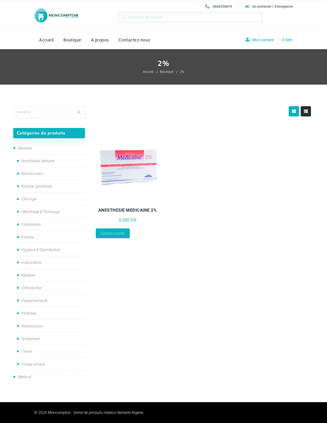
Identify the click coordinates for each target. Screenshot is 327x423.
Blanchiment (32, 173)
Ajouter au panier (145, 202)
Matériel (28, 275)
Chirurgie (29, 199)
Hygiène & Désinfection (41, 250)
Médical (24, 377)
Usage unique (33, 364)
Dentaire (25, 148)
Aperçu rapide (111, 202)
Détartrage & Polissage (41, 211)
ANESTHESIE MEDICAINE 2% (127, 210)
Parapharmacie (34, 300)
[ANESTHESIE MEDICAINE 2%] (128, 166)
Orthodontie (31, 288)
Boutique (166, 72)
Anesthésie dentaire (38, 161)
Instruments (32, 262)
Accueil (148, 72)
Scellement (31, 338)
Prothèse (29, 313)
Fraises (28, 237)
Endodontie (31, 224)
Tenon (27, 351)
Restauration (32, 326)
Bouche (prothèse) (37, 186)
